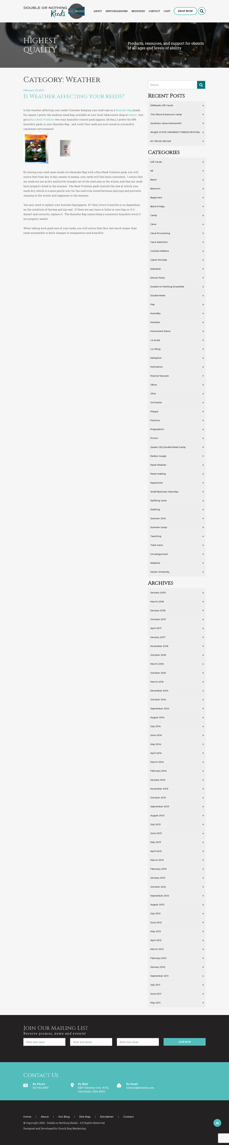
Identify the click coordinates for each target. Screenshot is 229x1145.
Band (153, 179)
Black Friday (157, 206)
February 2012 (158, 958)
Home (27, 1117)
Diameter (155, 268)
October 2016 (158, 655)
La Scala (155, 340)
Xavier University (159, 571)
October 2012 (158, 886)
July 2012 (155, 913)
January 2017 (157, 637)
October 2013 (158, 797)
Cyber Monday (158, 259)
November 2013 (159, 788)
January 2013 (157, 877)
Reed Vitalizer (158, 465)
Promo (154, 438)
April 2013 (156, 851)
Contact (154, 11)
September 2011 (159, 976)
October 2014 (158, 699)
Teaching (155, 536)
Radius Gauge (158, 456)
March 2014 (157, 762)
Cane (153, 224)
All (151, 170)
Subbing (155, 509)
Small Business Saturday (164, 491)
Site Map (85, 1117)
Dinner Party (157, 277)
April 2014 (156, 753)
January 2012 (157, 967)
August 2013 (157, 815)
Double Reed (157, 295)
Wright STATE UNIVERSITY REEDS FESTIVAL (175, 132)
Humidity (155, 313)
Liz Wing (155, 349)
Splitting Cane (158, 500)
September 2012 (159, 895)
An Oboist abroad (160, 141)
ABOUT (97, 11)
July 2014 (155, 726)
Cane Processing (160, 233)
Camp (153, 215)
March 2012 (157, 949)
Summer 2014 (158, 518)
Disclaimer (107, 1117)
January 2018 (157, 610)
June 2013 (156, 833)
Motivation (156, 366)
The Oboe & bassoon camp (166, 114)
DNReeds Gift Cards (161, 105)
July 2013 (155, 824)
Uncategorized (159, 554)
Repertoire (156, 482)
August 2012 (157, 904)
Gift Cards (156, 162)
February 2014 (158, 770)
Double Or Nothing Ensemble (167, 286)
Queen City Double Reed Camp (168, 447)
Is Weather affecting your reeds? (73, 96)
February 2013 (158, 869)
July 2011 (155, 984)
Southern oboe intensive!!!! (165, 123)
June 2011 (155, 993)
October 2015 (158, 673)
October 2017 (158, 619)
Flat (152, 304)
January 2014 (157, 779)
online (133, 114)
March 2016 (157, 663)
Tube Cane (156, 545)
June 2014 (156, 735)
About (45, 1117)
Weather (155, 563)
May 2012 (155, 931)
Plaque (154, 411)
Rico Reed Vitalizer (42, 119)
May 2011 (155, 1002)
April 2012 (156, 940)
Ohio (153, 393)
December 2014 (159, 690)
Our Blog (64, 1117)
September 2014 (159, 708)
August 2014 (157, 717)
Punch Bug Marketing (72, 1128)
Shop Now (185, 11)
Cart (167, 11)
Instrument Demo (160, 331)
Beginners (156, 197)
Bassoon (155, 188)
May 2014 (155, 744)
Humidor (155, 322)
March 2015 (156, 681)
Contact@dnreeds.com (140, 1087)
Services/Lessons (117, 11)
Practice (155, 420)
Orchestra (156, 402)
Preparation (157, 429)
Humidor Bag (124, 110)
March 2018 (157, 601)
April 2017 (156, 628)
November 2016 (159, 646)
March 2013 (157, 860)
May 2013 (155, 842)
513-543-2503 (40, 1087)
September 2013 (159, 806)
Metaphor (156, 358)
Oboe (153, 384)
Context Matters (159, 251)
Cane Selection (159, 242)
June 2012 (156, 922)
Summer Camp (158, 527)
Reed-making (158, 473)
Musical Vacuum (159, 375)
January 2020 (158, 592)
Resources (138, 11)
